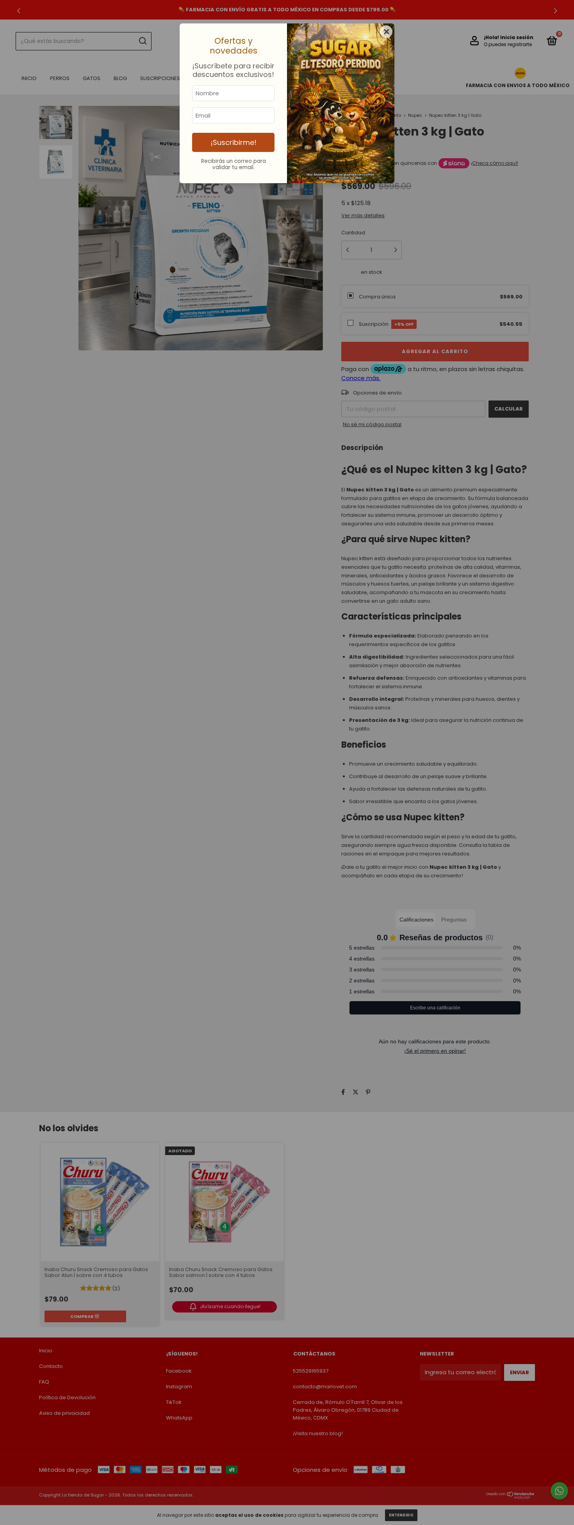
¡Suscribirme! (233, 142)
